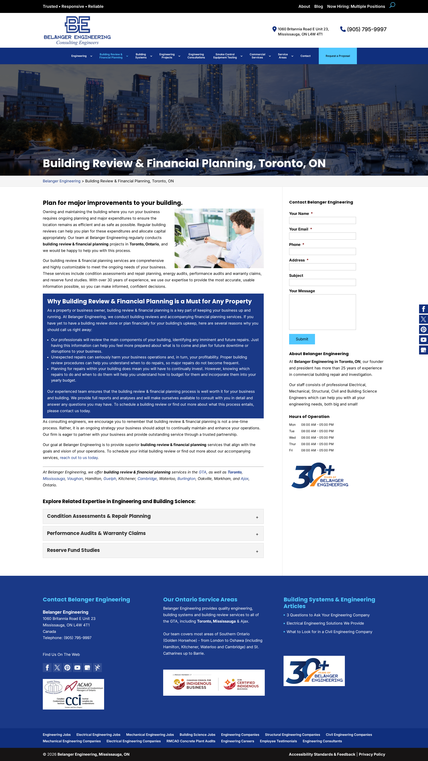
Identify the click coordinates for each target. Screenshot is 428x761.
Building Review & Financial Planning (111, 56)
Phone (296, 244)
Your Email (300, 229)
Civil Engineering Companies (349, 734)
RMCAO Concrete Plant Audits (191, 741)
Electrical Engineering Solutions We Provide (325, 623)
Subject (296, 275)
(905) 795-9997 (366, 29)
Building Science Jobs (197, 734)
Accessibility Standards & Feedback (322, 754)
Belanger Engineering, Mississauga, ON (94, 754)
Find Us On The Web (61, 654)
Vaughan (75, 478)
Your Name (301, 213)
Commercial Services (257, 56)
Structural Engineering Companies (292, 734)
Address (299, 260)
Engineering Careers (237, 741)
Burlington (186, 478)
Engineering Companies (240, 734)
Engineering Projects (167, 56)
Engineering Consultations (196, 56)
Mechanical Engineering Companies (72, 741)
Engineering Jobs (57, 734)
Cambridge (147, 478)
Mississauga (54, 478)
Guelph (109, 478)
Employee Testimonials (278, 741)
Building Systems (141, 56)
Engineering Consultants (322, 741)
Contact (305, 56)
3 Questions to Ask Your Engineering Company (328, 615)
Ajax (245, 478)
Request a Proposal (338, 56)
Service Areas (283, 56)
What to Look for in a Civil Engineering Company (329, 631)
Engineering (79, 56)
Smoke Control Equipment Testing (225, 56)
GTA (202, 472)
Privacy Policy (372, 754)
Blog (318, 6)
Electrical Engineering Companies (134, 741)
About (304, 6)
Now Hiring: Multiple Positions (356, 6)
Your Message (302, 291)
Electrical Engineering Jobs (98, 734)
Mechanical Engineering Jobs (150, 734)
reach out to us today (79, 457)
